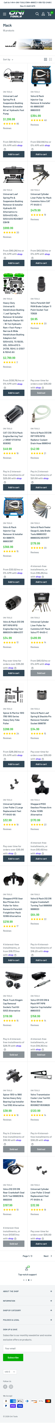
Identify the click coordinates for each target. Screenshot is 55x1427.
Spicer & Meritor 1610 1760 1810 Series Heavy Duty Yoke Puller (13, 718)
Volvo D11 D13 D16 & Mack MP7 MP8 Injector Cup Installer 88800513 (41, 1005)
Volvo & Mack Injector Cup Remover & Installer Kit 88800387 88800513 (40, 103)
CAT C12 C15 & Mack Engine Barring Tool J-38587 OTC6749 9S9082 (13, 438)
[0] (49, 14)
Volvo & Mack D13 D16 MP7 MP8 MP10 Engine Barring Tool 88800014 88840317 (13, 627)
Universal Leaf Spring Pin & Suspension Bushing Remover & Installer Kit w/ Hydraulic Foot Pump (13, 105)
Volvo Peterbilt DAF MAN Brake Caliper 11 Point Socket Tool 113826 (41, 308)
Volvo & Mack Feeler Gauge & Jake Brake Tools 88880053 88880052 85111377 (41, 532)
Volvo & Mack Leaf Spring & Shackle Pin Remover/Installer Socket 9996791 (41, 718)
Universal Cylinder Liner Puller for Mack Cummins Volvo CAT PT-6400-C (41, 199)
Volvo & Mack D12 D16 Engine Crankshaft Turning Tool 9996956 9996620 (41, 903)
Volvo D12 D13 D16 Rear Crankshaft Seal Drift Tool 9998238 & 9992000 (13, 1194)
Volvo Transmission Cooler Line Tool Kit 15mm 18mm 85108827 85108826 (40, 1099)
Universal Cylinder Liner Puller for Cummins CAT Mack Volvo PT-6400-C (40, 627)
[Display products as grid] (45, 59)
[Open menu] (4, 14)
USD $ (7, 1371)
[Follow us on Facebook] (5, 1387)
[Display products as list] (50, 59)
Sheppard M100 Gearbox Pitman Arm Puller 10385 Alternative (41, 809)
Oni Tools (7, 92)
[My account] (43, 14)
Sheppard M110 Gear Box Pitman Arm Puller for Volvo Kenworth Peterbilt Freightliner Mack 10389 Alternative (13, 907)
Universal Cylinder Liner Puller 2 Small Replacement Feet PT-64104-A (40, 1194)
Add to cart (13, 154)
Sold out (41, 392)
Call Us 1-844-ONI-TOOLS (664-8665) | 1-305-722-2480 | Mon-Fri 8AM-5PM (27, 4)
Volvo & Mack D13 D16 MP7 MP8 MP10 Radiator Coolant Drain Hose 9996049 (41, 438)
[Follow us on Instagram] (11, 1387)
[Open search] (37, 14)
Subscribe (13, 1357)
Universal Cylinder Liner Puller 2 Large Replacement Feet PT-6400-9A (13, 809)
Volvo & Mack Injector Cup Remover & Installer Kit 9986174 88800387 (13, 534)
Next (46, 1256)
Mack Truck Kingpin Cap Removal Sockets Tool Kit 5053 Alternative (13, 1005)
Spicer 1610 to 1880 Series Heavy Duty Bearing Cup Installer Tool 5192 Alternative (13, 1099)
